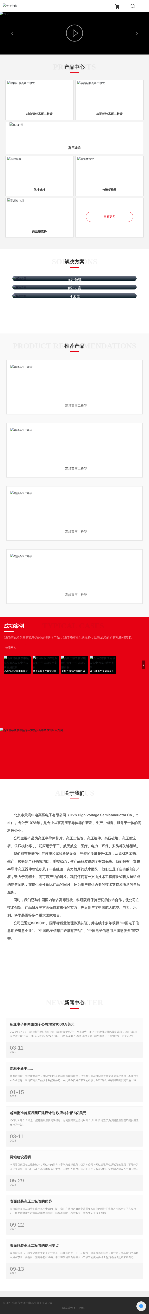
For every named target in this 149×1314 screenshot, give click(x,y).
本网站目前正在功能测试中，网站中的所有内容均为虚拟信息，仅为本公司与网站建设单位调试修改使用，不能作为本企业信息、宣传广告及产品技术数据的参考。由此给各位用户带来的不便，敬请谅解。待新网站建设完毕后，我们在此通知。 (74, 1080)
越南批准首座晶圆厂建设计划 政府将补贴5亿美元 (48, 1113)
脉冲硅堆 (39, 190)
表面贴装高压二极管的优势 (31, 1201)
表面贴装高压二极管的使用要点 (34, 1245)
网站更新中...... (21, 1068)
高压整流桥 (39, 231)
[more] (14, 968)
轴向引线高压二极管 (39, 114)
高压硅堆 (74, 148)
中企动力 (81, 1307)
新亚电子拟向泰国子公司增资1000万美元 (42, 1024)
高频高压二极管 (76, 405)
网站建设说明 (20, 1157)
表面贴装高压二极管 (109, 114)
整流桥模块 (109, 190)
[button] (5, 665)
